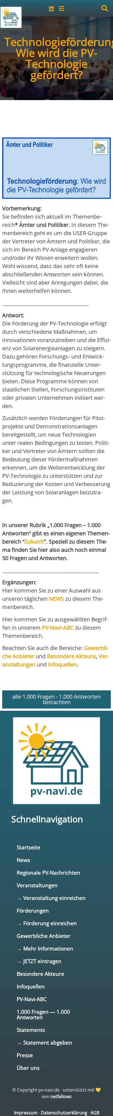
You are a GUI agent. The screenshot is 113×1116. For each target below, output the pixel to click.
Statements (31, 1030)
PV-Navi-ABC (32, 999)
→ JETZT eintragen (39, 961)
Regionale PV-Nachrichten (48, 872)
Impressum (26, 1113)
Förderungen (33, 910)
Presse (25, 1055)
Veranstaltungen (37, 885)
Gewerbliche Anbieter (43, 935)
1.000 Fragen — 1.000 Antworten (43, 1014)
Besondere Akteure (40, 973)
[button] (104, 8)
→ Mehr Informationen (45, 948)
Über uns (28, 1067)
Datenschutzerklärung (64, 1113)
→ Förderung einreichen (47, 923)
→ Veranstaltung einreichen (51, 898)
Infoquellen (31, 986)
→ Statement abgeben (44, 1042)
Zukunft (34, 541)
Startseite (28, 847)
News (23, 860)
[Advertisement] (46, 116)
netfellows (61, 1096)
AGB (95, 1113)
